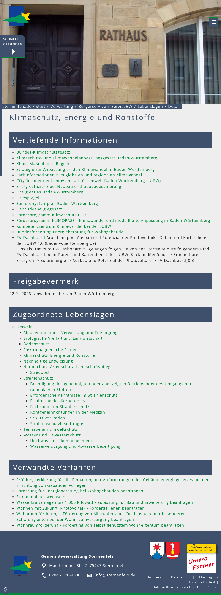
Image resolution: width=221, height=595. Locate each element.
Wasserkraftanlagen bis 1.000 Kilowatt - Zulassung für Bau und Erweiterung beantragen (104, 502)
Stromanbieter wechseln (40, 496)
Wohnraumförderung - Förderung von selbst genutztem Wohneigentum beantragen (100, 525)
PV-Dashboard (31, 237)
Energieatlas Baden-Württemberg (49, 192)
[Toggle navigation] (213, 22)
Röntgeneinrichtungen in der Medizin (67, 412)
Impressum (158, 577)
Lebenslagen (150, 106)
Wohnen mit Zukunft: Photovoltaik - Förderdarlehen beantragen (80, 508)
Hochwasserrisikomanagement (61, 440)
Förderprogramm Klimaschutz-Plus (51, 214)
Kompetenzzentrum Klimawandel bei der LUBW (63, 226)
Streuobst (40, 372)
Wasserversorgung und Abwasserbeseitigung (75, 446)
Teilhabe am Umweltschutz (50, 429)
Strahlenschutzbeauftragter (57, 423)
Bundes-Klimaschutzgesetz (43, 152)
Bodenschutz (36, 343)
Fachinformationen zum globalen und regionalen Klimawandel (79, 174)
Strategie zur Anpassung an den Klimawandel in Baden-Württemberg (85, 169)
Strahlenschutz (38, 378)
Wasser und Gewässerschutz (52, 435)
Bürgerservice (92, 106)
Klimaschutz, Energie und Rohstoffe (59, 355)
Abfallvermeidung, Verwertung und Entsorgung (70, 332)
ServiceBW (122, 106)
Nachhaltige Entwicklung (48, 361)
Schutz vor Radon (47, 418)
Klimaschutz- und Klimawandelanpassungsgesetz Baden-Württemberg (86, 157)
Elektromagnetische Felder (50, 349)
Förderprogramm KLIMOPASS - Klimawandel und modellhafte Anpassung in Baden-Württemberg (113, 220)
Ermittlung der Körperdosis (57, 400)
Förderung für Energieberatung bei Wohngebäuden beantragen (79, 490)
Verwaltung (62, 106)
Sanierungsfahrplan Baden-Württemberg (57, 203)
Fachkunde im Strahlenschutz (59, 406)
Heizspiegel (27, 197)
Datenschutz (181, 577)
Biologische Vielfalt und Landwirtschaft (63, 338)
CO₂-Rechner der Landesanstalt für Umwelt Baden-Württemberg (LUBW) (88, 180)
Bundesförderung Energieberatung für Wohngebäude (69, 231)
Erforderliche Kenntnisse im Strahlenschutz (74, 395)
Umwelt (24, 326)
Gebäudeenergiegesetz (39, 209)
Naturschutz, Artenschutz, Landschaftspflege (68, 366)
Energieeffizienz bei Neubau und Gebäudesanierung (68, 186)
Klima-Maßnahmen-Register (44, 163)
